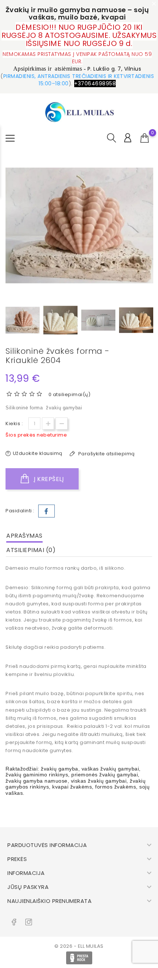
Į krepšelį (48, 479)
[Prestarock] (79, 957)
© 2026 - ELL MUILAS (79, 946)
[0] (144, 138)
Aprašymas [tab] (24, 535)
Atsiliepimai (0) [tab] (30, 550)
